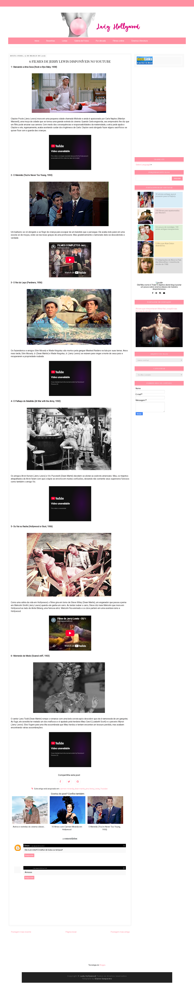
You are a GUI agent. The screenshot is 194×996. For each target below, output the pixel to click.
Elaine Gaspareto (103, 979)
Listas (97, 789)
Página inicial (71, 932)
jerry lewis (90, 789)
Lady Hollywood (88, 976)
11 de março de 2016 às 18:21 (37, 846)
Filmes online (118, 41)
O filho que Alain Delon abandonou (164, 244)
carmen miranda (67, 789)
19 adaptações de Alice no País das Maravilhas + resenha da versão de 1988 (168, 262)
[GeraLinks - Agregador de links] (145, 64)
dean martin (80, 789)
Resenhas (50, 41)
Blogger (102, 965)
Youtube (104, 789)
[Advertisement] (155, 113)
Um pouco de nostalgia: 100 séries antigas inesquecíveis (167, 228)
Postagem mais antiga (120, 932)
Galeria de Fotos (81, 41)
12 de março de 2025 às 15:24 (40, 868)
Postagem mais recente (21, 932)
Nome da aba (19, 2)
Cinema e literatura (139, 41)
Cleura (26, 846)
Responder (29, 855)
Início (37, 41)
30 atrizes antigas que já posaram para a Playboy (165, 195)
